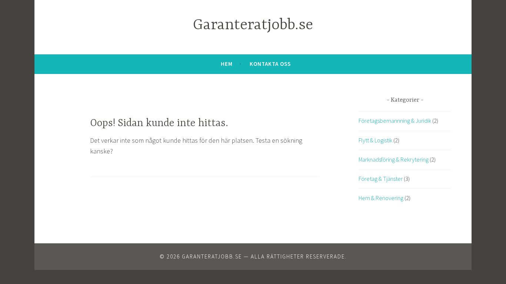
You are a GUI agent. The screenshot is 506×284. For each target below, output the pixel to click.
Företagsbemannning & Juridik (395, 120)
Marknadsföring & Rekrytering (394, 159)
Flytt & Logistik (375, 140)
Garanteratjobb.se (253, 25)
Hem (227, 63)
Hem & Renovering (381, 198)
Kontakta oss (270, 63)
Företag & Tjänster (381, 178)
